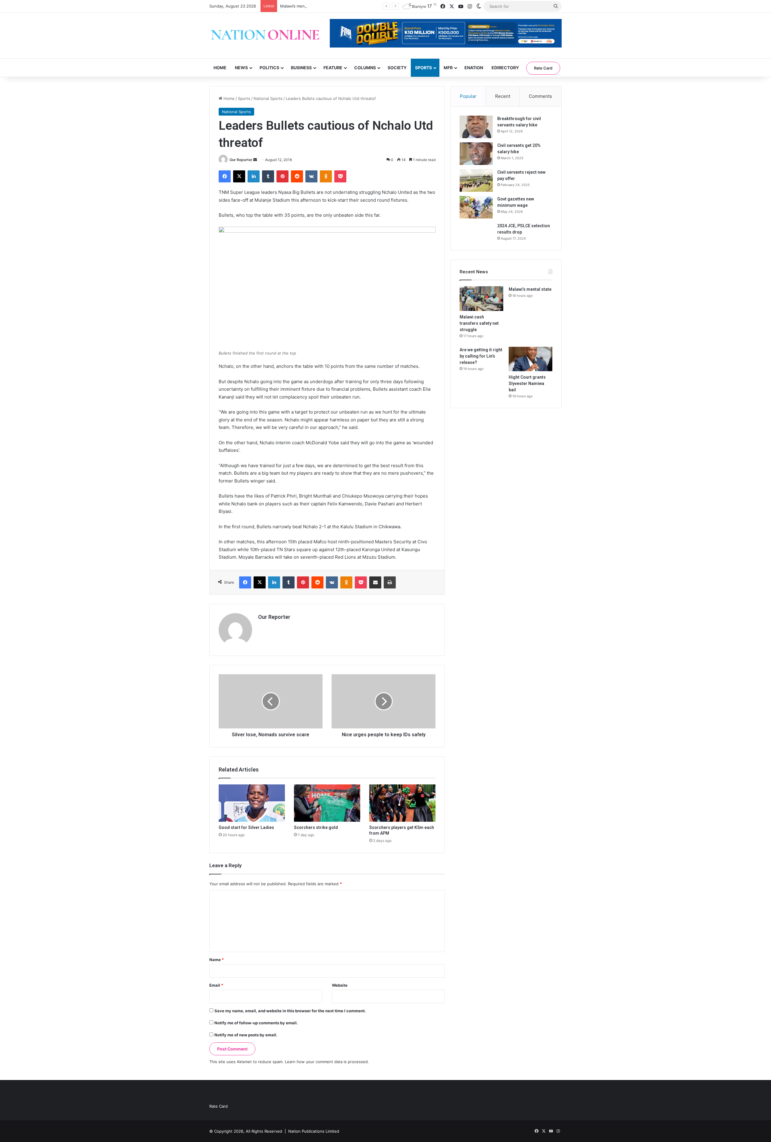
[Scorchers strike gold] (327, 803)
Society (397, 67)
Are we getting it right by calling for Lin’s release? (481, 356)
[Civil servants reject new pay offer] (476, 180)
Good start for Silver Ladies (246, 827)
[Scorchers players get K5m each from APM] (402, 803)
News (241, 67)
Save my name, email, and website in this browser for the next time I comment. (290, 1010)
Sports (423, 67)
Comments (540, 96)
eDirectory (505, 67)
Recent (502, 96)
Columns (365, 67)
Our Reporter (240, 159)
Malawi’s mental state (300, 6)
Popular (468, 96)
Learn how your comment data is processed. (327, 1061)
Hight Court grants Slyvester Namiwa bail (527, 383)
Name (216, 959)
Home (220, 67)
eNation (473, 67)
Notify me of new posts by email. (245, 1034)
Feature (332, 67)
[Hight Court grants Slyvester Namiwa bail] (530, 359)
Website (340, 985)
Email (216, 985)
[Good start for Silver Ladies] (252, 803)
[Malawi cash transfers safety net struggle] (481, 298)
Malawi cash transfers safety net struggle (479, 323)
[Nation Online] (265, 35)
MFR (448, 67)
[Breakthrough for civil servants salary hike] (476, 127)
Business (301, 67)
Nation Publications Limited (313, 1131)
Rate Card (543, 68)
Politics (269, 67)
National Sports (268, 98)
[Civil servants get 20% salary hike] (476, 153)
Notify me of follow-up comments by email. (256, 1022)
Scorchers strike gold (316, 827)
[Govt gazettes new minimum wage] (476, 207)
